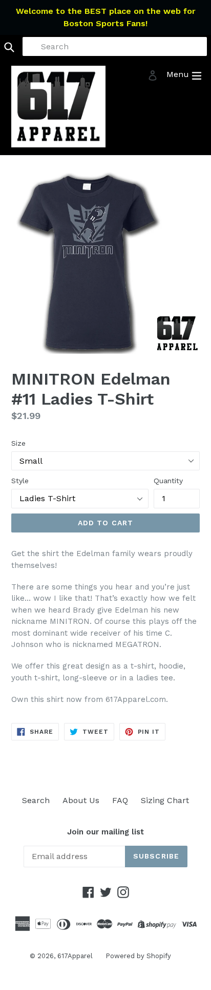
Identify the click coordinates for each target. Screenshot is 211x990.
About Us (80, 800)
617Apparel (75, 956)
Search (36, 800)
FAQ (120, 800)
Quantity (168, 481)
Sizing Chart (165, 800)
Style (20, 481)
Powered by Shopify (138, 956)
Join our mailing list (105, 831)
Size (18, 443)
